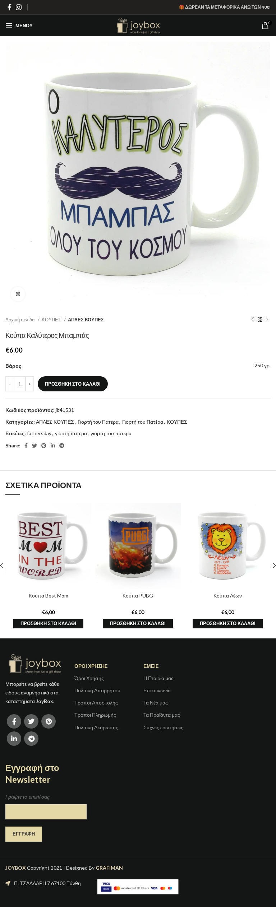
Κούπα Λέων (227, 595)
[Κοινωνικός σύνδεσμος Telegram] (61, 445)
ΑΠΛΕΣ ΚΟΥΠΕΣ (86, 319)
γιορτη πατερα (71, 433)
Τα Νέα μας (155, 702)
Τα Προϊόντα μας (161, 715)
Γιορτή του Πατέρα (98, 422)
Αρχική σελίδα (20, 319)
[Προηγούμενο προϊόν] (252, 320)
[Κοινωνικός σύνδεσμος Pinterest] (44, 445)
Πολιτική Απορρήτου (97, 690)
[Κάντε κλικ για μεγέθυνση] (18, 294)
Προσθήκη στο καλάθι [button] (48, 623)
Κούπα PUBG (138, 595)
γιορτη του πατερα (111, 433)
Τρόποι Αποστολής (96, 702)
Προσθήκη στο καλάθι (73, 384)
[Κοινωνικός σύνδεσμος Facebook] (9, 7)
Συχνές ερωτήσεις (163, 727)
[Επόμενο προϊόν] (267, 320)
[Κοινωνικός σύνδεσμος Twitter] (34, 445)
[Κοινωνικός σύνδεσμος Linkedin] (53, 445)
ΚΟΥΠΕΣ (52, 319)
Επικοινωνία (157, 690)
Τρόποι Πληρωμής (95, 715)
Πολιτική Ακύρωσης (96, 727)
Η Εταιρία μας (158, 678)
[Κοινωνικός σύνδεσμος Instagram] (19, 7)
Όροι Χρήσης (89, 678)
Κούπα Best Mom (48, 595)
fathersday (39, 433)
